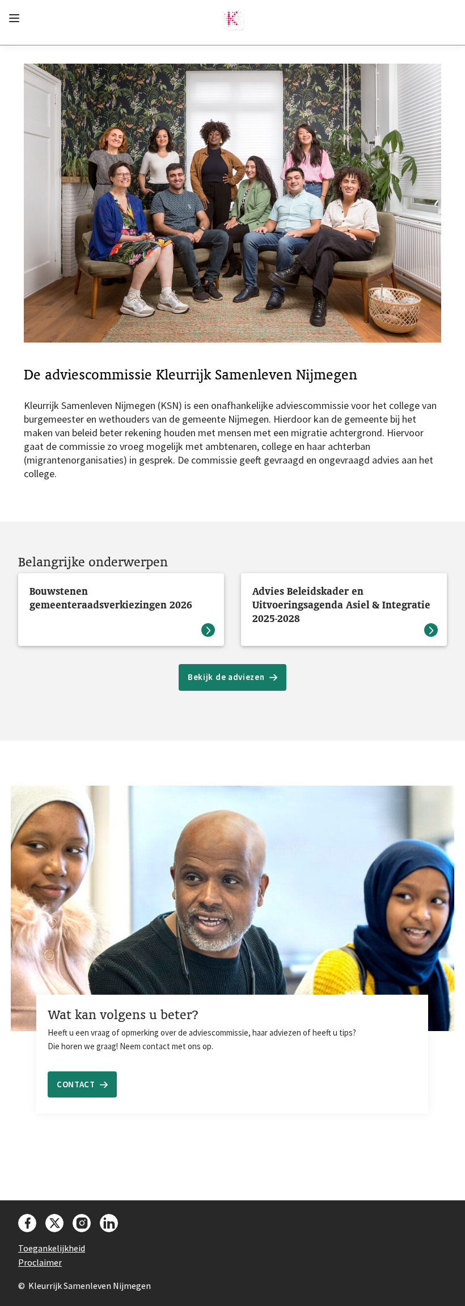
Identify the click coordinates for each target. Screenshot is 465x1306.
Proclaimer (40, 1262)
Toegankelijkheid (51, 1248)
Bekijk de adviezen (226, 676)
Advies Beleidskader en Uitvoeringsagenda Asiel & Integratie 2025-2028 (341, 605)
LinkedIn (109, 1223)
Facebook (27, 1223)
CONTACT (76, 1084)
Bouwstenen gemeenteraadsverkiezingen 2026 (110, 598)
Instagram (82, 1223)
